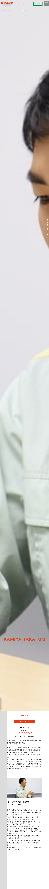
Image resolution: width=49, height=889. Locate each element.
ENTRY (38, 3)
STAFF (10, 10)
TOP (3, 10)
